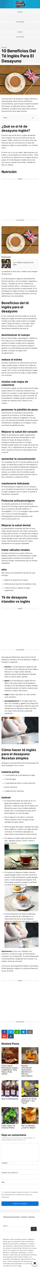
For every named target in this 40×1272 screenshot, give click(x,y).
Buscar (5, 1226)
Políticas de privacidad (11, 1217)
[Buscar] (34, 1229)
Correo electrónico (10, 1172)
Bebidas (4, 47)
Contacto (24, 1217)
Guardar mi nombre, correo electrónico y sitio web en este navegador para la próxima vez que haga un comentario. (19, 1195)
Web (3, 1182)
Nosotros (32, 1217)
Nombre (5, 1163)
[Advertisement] (20, 199)
